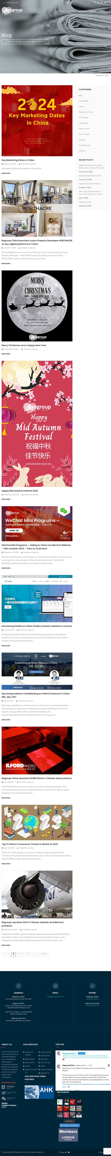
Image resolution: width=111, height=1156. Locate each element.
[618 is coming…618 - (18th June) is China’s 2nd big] (72, 1102)
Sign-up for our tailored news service (25, 42)
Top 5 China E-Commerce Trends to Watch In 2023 (30, 844)
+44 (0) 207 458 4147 (92, 999)
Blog (81, 95)
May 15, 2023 (8, 701)
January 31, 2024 (10, 164)
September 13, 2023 (11, 552)
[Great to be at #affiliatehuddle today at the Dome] (79, 1102)
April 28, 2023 (9, 782)
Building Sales (45, 1055)
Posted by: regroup (28, 164)
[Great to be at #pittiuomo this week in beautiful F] (72, 1115)
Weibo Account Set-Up (31, 1071)
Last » (44, 954)
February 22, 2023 (10, 930)
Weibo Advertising (47, 1069)
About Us (61, 11)
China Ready (83, 101)
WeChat (82, 151)
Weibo (43, 1066)
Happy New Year (85, 202)
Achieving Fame (46, 1052)
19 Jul (90, 1065)
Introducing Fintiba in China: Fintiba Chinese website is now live (37, 626)
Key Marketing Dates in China (18, 160)
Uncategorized (84, 145)
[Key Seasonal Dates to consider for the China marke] (66, 1108)
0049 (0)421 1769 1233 (92, 1005)
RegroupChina (69, 1065)
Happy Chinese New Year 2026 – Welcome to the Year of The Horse (92, 166)
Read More (6, 173)
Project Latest (84, 134)
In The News (83, 118)
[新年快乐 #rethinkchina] (59, 1108)
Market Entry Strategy (29, 1053)
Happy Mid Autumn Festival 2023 (20, 490)
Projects (82, 140)
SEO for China (29, 1062)
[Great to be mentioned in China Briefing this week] (79, 1115)
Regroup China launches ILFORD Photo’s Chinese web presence (37, 778)
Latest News (83, 123)
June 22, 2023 (9, 630)
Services (71, 11)
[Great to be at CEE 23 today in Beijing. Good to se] (59, 1115)
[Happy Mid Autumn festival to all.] (66, 1115)
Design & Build (29, 1059)
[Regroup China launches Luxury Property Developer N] (72, 1108)
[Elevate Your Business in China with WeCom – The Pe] (59, 1102)
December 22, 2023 (11, 349)
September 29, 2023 (11, 495)
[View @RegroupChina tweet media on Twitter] (68, 1086)
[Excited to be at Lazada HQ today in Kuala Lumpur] (79, 1108)
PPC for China (45, 1062)
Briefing (93, 11)
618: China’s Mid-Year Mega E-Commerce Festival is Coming (90, 193)
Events (81, 107)
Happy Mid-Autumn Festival (89, 184)
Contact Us (103, 11)
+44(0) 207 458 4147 (12, 2)
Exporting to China (86, 112)
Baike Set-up (45, 1073)
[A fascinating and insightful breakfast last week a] (66, 1102)
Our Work (82, 11)
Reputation (44, 1059)
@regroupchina (81, 1065)
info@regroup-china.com (55, 996)
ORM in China (84, 129)
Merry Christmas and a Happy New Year (24, 345)
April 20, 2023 (9, 848)
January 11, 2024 (10, 248)
